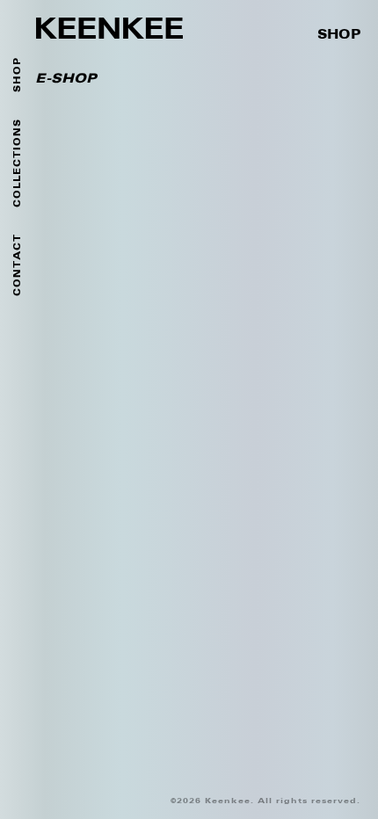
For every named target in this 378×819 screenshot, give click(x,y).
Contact (17, 265)
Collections (17, 163)
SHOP (338, 35)
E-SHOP (66, 79)
